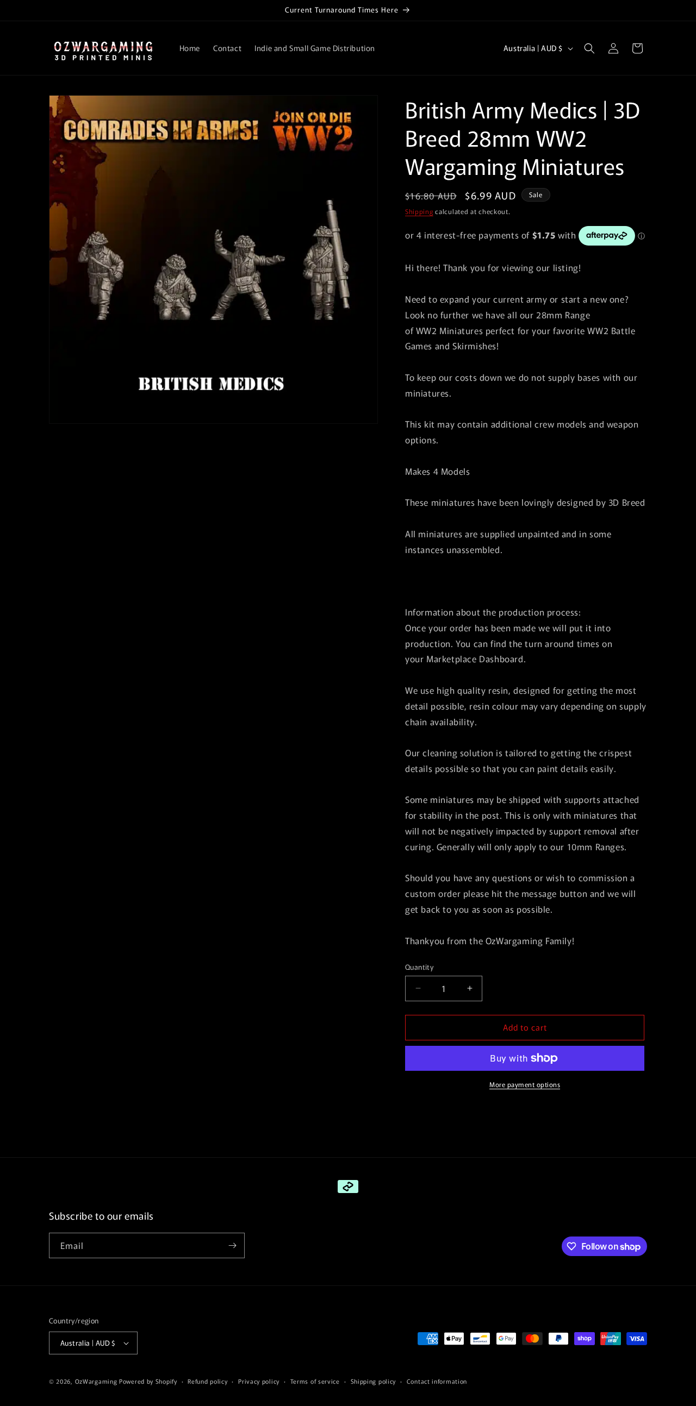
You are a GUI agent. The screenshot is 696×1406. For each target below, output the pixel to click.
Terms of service (315, 1381)
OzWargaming (96, 1381)
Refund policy (207, 1381)
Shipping (419, 211)
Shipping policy (373, 1381)
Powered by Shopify (148, 1381)
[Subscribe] (232, 1245)
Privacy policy (258, 1381)
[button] (589, 48)
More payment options (524, 1084)
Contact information (437, 1381)
